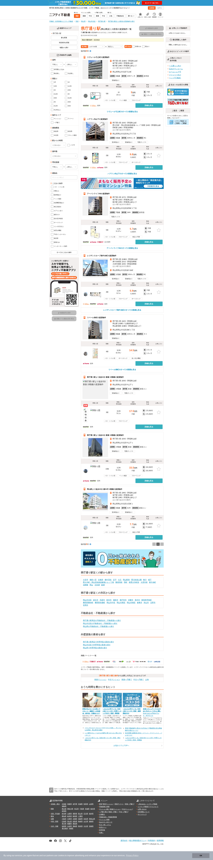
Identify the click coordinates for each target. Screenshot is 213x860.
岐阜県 (69, 816)
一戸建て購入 (103, 812)
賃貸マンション (108, 804)
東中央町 (152, 582)
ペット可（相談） (175, 78)
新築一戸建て (127, 679)
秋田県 (86, 804)
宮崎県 (91, 826)
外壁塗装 (102, 830)
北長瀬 (97, 585)
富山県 (80, 814)
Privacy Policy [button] (132, 855)
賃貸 (100, 804)
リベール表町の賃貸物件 (96, 318)
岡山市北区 (87, 600)
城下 (149, 580)
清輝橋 (85, 585)
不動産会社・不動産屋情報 (108, 817)
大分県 (86, 826)
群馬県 (64, 811)
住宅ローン (102, 827)
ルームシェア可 (175, 72)
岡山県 (69, 821)
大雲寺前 (144, 582)
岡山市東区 (121, 603)
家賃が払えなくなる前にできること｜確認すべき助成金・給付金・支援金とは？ (91, 711)
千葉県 (82, 809)
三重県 (80, 816)
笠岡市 (85, 605)
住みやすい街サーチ (105, 822)
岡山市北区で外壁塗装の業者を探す (97, 645)
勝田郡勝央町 (88, 603)
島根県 (80, 821)
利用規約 (151, 840)
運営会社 (124, 840)
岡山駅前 (126, 580)
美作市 (137, 600)
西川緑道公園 (136, 580)
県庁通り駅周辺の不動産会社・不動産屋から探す (102, 620)
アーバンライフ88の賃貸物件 (98, 194)
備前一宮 (93, 580)
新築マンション (100, 679)
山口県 (86, 821)
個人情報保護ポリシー (137, 840)
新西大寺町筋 (134, 582)
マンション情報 (104, 819)
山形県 (91, 804)
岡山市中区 (111, 603)
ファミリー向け (175, 75)
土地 (147, 679)
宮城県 (80, 804)
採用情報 (160, 840)
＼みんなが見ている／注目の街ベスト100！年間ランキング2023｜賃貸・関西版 (112, 711)
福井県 (91, 814)
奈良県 (86, 819)
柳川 (145, 580)
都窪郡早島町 (146, 600)
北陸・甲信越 (55, 814)
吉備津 (100, 580)
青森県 (69, 804)
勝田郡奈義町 (100, 603)
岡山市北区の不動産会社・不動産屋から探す (100, 623)
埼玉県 (76, 809)
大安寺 (85, 580)
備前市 (115, 600)
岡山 (91, 585)
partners (50, 855)
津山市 (146, 603)
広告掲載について (144, 812)
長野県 (75, 814)
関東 (52, 809)
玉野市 (152, 603)
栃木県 (92, 809)
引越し (101, 832)
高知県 (75, 824)
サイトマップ (142, 814)
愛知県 (64, 816)
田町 (125, 582)
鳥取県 (75, 821)
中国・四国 (54, 821)
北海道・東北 (55, 804)
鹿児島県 (65, 828)
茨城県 (87, 809)
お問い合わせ (142, 809)
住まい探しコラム (105, 825)
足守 (114, 580)
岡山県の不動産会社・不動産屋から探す (98, 626)
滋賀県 (80, 819)
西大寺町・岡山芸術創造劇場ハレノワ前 (98, 582)
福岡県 (64, 826)
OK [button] (201, 856)
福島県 (64, 806)
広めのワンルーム (176, 69)
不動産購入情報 (104, 806)
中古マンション (114, 679)
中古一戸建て (138, 679)
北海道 (64, 804)
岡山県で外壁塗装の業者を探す (95, 648)
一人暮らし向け (175, 66)
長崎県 (75, 826)
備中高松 (108, 580)
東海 (52, 816)
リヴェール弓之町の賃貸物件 (98, 57)
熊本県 (80, 826)
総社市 (95, 600)
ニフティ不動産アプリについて (148, 806)
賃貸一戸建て (129, 804)
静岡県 (75, 816)
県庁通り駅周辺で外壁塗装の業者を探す (98, 642)
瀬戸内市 (123, 600)
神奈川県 (70, 809)
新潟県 (64, 814)
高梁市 (102, 600)
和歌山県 (92, 819)
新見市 (109, 600)
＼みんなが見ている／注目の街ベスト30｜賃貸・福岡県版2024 (132, 711)
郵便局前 (118, 582)
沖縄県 (71, 828)
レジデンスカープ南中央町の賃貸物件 (101, 255)
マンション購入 (104, 809)
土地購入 (102, 814)
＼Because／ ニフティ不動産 (147, 804)
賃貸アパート (119, 804)
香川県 (64, 824)
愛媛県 (69, 824)
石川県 (86, 814)
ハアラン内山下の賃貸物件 (97, 119)
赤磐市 (130, 600)
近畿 (52, 819)
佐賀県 (69, 826)
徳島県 (91, 821)
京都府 (75, 819)
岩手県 (75, 804)
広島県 (64, 821)
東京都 (64, 809)
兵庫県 (69, 819)
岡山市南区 (131, 603)
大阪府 (64, 819)
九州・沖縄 (54, 826)
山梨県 (69, 814)
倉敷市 (139, 603)
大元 (119, 580)
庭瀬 (103, 585)
